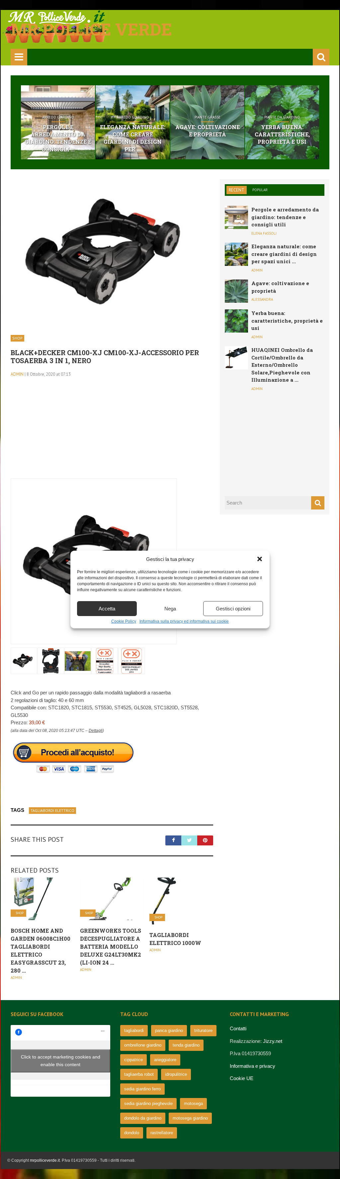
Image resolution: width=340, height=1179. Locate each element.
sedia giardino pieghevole (148, 1103)
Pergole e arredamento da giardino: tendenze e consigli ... (58, 138)
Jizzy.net (272, 1041)
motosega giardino (190, 1118)
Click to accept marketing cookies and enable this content (60, 1060)
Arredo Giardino (58, 117)
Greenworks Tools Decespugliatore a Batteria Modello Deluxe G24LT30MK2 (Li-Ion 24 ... (110, 946)
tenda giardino (186, 1045)
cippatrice (133, 1059)
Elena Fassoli (264, 233)
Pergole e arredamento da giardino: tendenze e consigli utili (285, 217)
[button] (259, 559)
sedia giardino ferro (142, 1088)
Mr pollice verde (91, 29)
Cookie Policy (123, 621)
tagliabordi (134, 1030)
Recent (236, 190)
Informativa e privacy (252, 1066)
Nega (170, 608)
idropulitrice (176, 1074)
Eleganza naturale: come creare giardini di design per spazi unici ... (284, 254)
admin (17, 374)
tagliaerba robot (139, 1074)
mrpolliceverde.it (45, 1160)
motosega (193, 1103)
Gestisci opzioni (233, 608)
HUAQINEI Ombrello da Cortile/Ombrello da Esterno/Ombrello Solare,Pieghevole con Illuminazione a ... (282, 365)
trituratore (203, 1030)
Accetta (107, 608)
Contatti (238, 1028)
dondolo (131, 1132)
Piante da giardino (282, 117)
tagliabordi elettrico (52, 810)
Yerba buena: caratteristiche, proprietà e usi (282, 134)
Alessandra (262, 299)
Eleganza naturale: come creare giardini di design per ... (132, 138)
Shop (17, 338)
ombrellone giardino (142, 1045)
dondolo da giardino (142, 1118)
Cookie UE (241, 1078)
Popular (260, 190)
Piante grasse (207, 117)
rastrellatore (161, 1132)
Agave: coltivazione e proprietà (207, 130)
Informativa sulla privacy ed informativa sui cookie (184, 621)
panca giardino (169, 1030)
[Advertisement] (112, 431)
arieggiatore (165, 1059)
